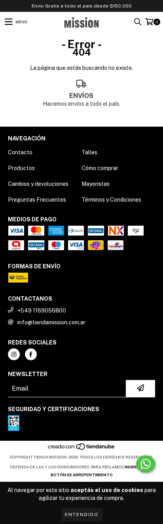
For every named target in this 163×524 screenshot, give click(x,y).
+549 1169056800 (41, 310)
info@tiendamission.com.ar (51, 322)
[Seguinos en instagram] (14, 354)
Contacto (20, 152)
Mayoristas (96, 184)
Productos (21, 168)
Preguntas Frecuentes (37, 199)
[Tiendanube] (81, 449)
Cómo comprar (100, 168)
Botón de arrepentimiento (82, 474)
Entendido (82, 514)
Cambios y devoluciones (38, 184)
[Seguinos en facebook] (31, 354)
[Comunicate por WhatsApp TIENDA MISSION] (145, 464)
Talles (89, 152)
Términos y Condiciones (111, 199)
